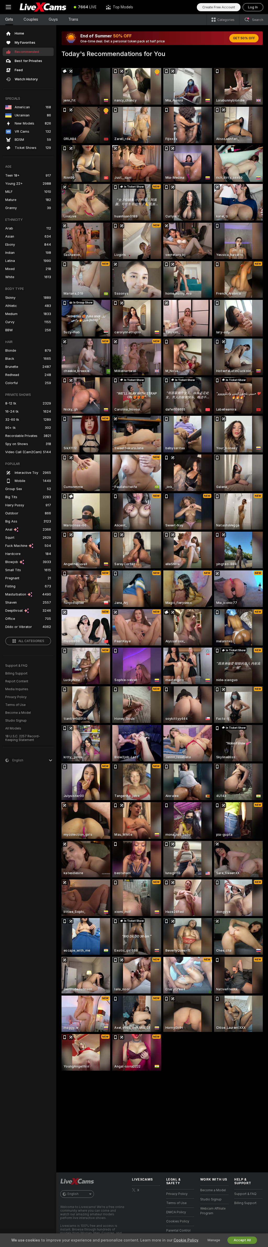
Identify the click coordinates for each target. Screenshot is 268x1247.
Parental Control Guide (178, 1233)
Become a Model (18, 713)
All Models (13, 728)
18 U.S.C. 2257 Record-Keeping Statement (22, 738)
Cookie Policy (186, 1240)
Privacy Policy (16, 697)
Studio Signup (16, 720)
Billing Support (16, 673)
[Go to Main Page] (43, 7)
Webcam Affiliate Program (213, 1211)
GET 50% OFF (244, 38)
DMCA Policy (176, 1212)
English (73, 1194)
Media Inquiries (16, 689)
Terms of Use (15, 705)
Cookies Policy (177, 1221)
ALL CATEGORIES (31, 641)
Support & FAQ (16, 665)
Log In (253, 7)
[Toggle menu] (8, 7)
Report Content (16, 681)
